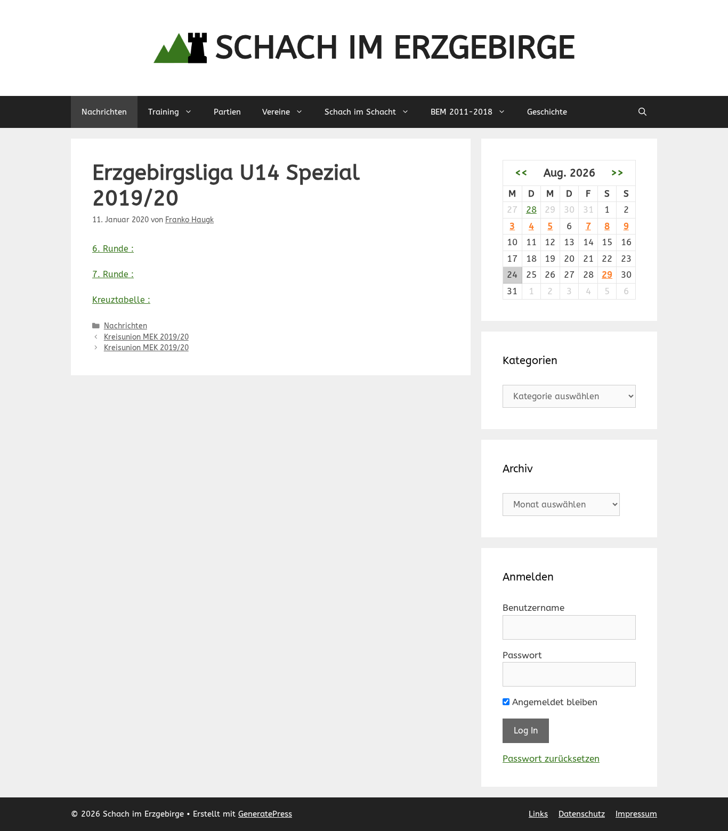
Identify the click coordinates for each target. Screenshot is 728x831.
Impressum (636, 814)
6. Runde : (113, 249)
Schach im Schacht (360, 112)
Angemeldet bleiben (553, 702)
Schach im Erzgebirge (395, 48)
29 (607, 274)
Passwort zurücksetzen (551, 758)
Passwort (522, 655)
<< (521, 172)
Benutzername (533, 607)
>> (617, 172)
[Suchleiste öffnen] (642, 112)
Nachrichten (104, 112)
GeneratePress (265, 814)
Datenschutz (582, 814)
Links (538, 814)
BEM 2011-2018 (461, 112)
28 (531, 209)
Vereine (276, 112)
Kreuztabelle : (121, 300)
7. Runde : (113, 274)
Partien (227, 112)
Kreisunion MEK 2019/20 (146, 337)
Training (163, 112)
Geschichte (547, 112)
